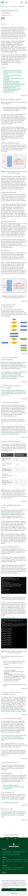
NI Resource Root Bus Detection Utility (12, 511)
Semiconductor (10, 854)
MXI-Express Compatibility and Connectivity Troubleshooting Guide (12, 738)
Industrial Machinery (16, 852)
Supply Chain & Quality (12, 869)
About (14, 867)
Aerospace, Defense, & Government (19, 851)
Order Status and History (17, 859)
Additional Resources (8, 92)
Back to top (24, 95)
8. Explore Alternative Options (10, 90)
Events (19, 869)
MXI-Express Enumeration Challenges (12, 70)
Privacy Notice (6, 883)
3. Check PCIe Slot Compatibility (11, 81)
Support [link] (6, 6)
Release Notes (13, 378)
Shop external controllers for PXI (11, 802)
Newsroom (5, 869)
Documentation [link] (13, 6)
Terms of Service (9, 861)
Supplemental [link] (21, 6)
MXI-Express (4, 27)
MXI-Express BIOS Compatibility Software (16, 711)
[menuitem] (22, 3)
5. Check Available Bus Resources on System (14, 84)
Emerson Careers (20, 867)
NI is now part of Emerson (7, 867)
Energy (10, 852)
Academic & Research (6, 851)
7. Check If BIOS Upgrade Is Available (12, 89)
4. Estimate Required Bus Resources (12, 82)
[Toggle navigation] (7, 2)
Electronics (5, 852)
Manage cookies (14, 893)
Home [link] (1, 6)
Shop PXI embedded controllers (10, 785)
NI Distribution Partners (6, 859)
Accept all (14, 889)
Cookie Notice (14, 883)
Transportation (17, 854)
